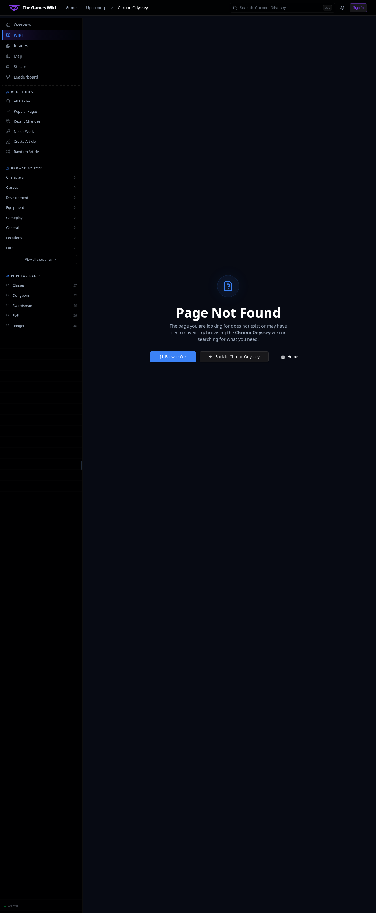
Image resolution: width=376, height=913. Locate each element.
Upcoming (95, 7)
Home (292, 356)
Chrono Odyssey (133, 7)
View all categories (38, 259)
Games (72, 7)
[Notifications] (342, 8)
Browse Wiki (176, 356)
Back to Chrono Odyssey (237, 356)
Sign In (358, 7)
